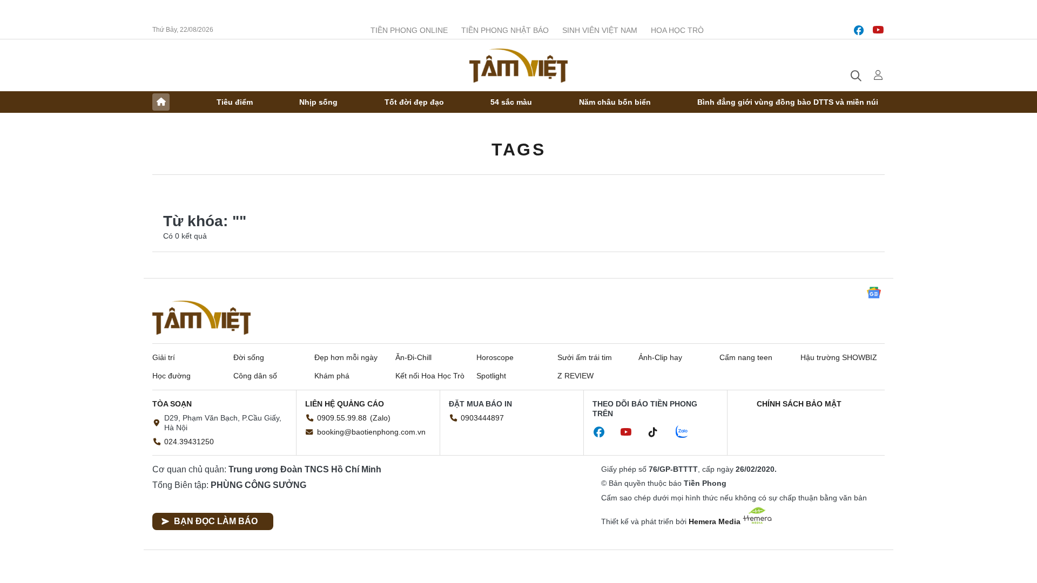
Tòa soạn (172, 403)
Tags (518, 149)
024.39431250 (189, 441)
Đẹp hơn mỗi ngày (346, 357)
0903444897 (482, 417)
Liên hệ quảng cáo (344, 403)
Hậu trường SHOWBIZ (838, 357)
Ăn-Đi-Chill (413, 357)
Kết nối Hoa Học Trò (429, 375)
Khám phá (331, 375)
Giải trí (163, 357)
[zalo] (688, 432)
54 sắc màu (511, 102)
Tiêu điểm (235, 102)
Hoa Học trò (677, 30)
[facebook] (858, 30)
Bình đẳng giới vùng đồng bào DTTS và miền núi (787, 102)
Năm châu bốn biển (615, 102)
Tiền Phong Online (409, 30)
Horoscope (495, 357)
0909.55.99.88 (342, 417)
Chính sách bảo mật (799, 403)
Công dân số (255, 375)
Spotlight (491, 375)
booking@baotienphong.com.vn (371, 432)
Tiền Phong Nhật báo (505, 30)
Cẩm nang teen (745, 357)
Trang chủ (161, 102)
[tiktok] (658, 432)
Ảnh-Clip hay (660, 357)
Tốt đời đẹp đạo (414, 102)
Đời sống (248, 357)
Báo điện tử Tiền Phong (518, 65)
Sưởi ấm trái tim (584, 357)
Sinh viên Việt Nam (599, 30)
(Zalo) (380, 417)
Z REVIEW (575, 375)
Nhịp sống (318, 102)
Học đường (171, 375)
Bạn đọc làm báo (216, 521)
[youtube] (878, 30)
